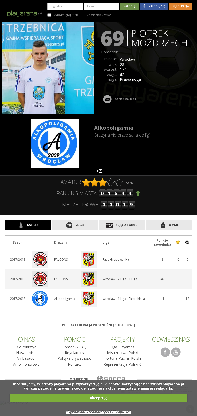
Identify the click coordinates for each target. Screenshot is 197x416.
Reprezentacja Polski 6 (122, 364)
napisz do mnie (125, 99)
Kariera (32, 225)
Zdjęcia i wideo (126, 225)
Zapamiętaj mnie (66, 15)
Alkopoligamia (113, 127)
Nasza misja (26, 352)
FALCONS (61, 259)
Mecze (79, 225)
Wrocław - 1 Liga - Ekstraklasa (124, 298)
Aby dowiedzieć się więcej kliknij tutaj (98, 412)
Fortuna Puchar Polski (122, 358)
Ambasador (26, 358)
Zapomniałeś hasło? (99, 15)
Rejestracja (181, 6)
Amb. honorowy (26, 364)
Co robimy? (26, 347)
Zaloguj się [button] (157, 6)
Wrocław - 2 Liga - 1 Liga (120, 279)
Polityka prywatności (74, 358)
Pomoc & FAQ (74, 347)
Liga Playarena (122, 347)
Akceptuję (98, 397)
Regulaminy (74, 352)
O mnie (173, 225)
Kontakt (74, 364)
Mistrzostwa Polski (122, 352)
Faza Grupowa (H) (116, 259)
